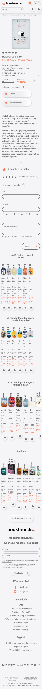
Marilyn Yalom (25, 60)
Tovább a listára (19, 519)
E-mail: (5, 204)
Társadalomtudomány (17, 15)
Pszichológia (32, 15)
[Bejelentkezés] (32, 9)
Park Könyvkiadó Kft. (11, 65)
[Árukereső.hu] (12, 678)
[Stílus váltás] (30, 3)
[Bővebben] (21, 162)
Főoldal (4, 15)
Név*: (4, 191)
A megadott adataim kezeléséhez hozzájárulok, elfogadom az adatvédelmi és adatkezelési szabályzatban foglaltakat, (20, 566)
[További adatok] (39, 75)
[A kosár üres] (38, 9)
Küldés (27, 246)
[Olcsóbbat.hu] (30, 678)
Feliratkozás (18, 573)
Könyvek (5, 68)
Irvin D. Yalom (9, 60)
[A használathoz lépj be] (15, 461)
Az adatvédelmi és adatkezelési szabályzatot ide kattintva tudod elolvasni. (20, 561)
